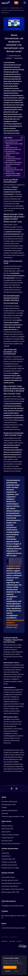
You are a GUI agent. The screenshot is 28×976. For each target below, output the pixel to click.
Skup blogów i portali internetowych (13, 889)
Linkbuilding (5, 853)
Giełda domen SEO (7, 829)
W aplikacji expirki (13, 566)
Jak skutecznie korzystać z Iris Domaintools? (13, 159)
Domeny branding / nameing (10, 835)
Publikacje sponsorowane (9, 865)
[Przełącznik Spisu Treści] (21, 137)
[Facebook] (11, 788)
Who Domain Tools (11, 168)
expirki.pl (9, 58)
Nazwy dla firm (6, 832)
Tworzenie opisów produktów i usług (13, 816)
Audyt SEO (5, 813)
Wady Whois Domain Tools (13, 149)
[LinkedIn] (16, 788)
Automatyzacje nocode (9, 804)
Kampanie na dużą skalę (9, 862)
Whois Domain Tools (11, 147)
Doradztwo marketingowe (9, 801)
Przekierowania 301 (7, 837)
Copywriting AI (6, 856)
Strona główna (5, 8)
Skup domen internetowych (10, 886)
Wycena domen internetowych (11, 843)
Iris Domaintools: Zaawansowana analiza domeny (12, 153)
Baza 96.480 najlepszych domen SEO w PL (14, 917)
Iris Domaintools (10, 157)
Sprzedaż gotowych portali (10, 880)
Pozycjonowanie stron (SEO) (10, 868)
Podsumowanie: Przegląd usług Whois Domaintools (13, 174)
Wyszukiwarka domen (8, 877)
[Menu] (24, 3)
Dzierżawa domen (7, 840)
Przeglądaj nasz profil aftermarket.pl (13, 905)
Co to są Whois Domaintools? (13, 140)
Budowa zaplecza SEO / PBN (10, 892)
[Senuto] (20, 941)
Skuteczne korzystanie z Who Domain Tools (14, 170)
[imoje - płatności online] (22, 946)
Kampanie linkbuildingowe (9, 810)
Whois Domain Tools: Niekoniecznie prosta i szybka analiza (14, 143)
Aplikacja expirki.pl (7, 826)
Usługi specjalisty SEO (8, 859)
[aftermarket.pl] (4, 941)
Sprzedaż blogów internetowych (11, 883)
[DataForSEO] (12, 941)
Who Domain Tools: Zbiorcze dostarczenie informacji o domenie (14, 164)
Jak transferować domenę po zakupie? (13, 928)
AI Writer (4, 807)
